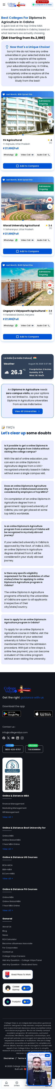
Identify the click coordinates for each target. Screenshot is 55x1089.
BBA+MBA (7, 869)
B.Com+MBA (8, 873)
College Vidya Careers (13, 956)
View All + (7, 817)
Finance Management (13, 803)
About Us (6, 926)
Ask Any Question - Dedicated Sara (19, 964)
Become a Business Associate (17, 943)
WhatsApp (9, 154)
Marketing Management (14, 808)
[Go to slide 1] (23, 134)
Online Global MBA (11, 839)
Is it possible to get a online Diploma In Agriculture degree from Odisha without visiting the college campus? (26, 448)
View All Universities (26, 411)
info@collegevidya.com (15, 732)
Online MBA (8, 835)
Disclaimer (9, 1058)
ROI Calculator (9, 939)
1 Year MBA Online (11, 844)
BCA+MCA (7, 865)
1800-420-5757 (13, 749)
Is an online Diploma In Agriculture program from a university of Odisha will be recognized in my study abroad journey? (26, 531)
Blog (4, 930)
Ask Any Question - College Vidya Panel (22, 960)
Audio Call (42, 154)
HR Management (10, 812)
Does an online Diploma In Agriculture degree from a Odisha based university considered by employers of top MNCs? (26, 488)
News (5, 935)
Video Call (25, 154)
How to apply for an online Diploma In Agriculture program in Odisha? (25, 621)
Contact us (7, 951)
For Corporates (10, 947)
